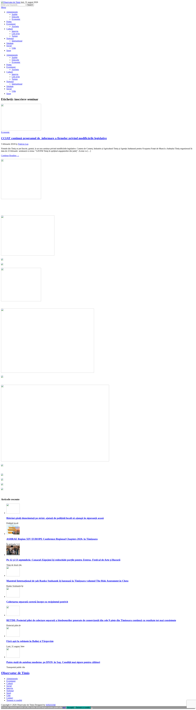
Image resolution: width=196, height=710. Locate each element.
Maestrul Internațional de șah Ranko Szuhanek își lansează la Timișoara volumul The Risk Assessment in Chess (67, 580)
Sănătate (9, 43)
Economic (16, 19)
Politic (9, 21)
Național (10, 38)
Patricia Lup (23, 144)
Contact (9, 698)
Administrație (12, 12)
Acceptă (70, 708)
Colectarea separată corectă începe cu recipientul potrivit (37, 601)
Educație (15, 17)
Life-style (16, 34)
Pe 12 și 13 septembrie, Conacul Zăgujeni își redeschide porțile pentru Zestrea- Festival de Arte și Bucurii (63, 559)
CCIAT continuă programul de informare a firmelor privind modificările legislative (54, 138)
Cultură (9, 29)
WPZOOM (50, 705)
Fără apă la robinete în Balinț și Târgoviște (29, 641)
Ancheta (15, 26)
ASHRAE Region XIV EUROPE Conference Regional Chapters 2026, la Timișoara (52, 539)
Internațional (17, 41)
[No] (92, 708)
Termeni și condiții (14, 700)
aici (64, 707)
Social (9, 46)
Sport (8, 50)
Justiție (14, 14)
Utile (14, 48)
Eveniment (10, 24)
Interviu (15, 31)
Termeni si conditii (83, 708)
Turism (15, 36)
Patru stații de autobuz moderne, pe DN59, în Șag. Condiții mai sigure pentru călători (53, 662)
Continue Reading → (10, 155)
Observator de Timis (15, 673)
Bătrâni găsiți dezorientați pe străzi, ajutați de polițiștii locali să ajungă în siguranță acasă (55, 518)
